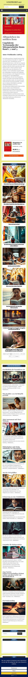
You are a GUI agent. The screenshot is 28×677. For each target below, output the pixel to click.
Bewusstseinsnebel (14, 224)
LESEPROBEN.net (14, 2)
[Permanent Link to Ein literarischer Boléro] (14, 256)
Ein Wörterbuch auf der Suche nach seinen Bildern (14, 245)
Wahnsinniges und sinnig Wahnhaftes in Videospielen (12, 447)
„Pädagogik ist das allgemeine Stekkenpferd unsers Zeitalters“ (14, 350)
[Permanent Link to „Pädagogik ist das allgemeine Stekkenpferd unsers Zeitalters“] (14, 339)
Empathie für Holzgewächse (12, 544)
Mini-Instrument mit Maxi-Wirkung (12, 420)
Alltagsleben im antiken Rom (11, 38)
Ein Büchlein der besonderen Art (14, 369)
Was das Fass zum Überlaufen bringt (14, 184)
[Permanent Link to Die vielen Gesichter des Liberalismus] (14, 194)
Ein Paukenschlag (9, 601)
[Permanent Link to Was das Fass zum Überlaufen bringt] (14, 174)
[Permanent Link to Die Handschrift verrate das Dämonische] (14, 296)
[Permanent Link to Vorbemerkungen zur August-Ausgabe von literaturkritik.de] (14, 318)
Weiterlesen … (6, 389)
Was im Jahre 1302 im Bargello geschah (13, 394)
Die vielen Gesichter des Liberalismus (14, 204)
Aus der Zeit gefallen (10, 472)
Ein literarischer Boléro (14, 266)
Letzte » (17, 356)
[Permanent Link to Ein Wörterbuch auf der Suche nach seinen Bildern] (14, 234)
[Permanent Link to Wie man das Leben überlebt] (14, 276)
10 (21, 354)
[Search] (26, 10)
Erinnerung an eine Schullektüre (14, 497)
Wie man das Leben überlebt (14, 286)
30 (10, 356)
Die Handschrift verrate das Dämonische (14, 307)
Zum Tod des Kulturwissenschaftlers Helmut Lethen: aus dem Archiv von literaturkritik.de (13, 574)
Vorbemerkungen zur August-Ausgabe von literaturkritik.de (14, 328)
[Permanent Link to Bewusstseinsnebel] (14, 214)
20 (24, 354)
